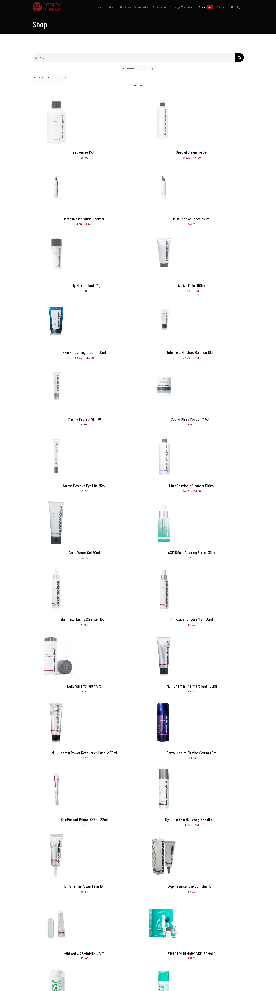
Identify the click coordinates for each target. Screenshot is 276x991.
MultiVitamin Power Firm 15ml (84, 886)
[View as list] (141, 85)
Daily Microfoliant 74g (84, 285)
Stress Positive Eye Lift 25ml (84, 485)
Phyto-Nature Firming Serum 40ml (191, 752)
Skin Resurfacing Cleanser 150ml (84, 619)
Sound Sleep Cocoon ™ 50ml (191, 419)
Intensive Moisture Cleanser (84, 219)
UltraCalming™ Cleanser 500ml (192, 485)
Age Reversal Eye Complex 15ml (191, 886)
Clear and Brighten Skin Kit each (191, 953)
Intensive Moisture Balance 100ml (191, 352)
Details (67, 122)
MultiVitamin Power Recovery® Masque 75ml (84, 752)
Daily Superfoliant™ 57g (84, 686)
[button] (238, 7)
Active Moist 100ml (192, 285)
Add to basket (49, 122)
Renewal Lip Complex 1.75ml (84, 953)
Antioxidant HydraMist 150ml (191, 619)
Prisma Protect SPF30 (84, 419)
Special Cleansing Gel (191, 152)
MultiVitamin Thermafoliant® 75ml (191, 686)
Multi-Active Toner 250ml (191, 219)
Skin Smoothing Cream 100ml (84, 352)
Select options (156, 122)
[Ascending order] (153, 69)
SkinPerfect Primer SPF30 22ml (84, 819)
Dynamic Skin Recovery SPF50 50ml (191, 819)
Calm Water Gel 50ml (84, 552)
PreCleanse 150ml (84, 152)
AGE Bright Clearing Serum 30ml (191, 552)
